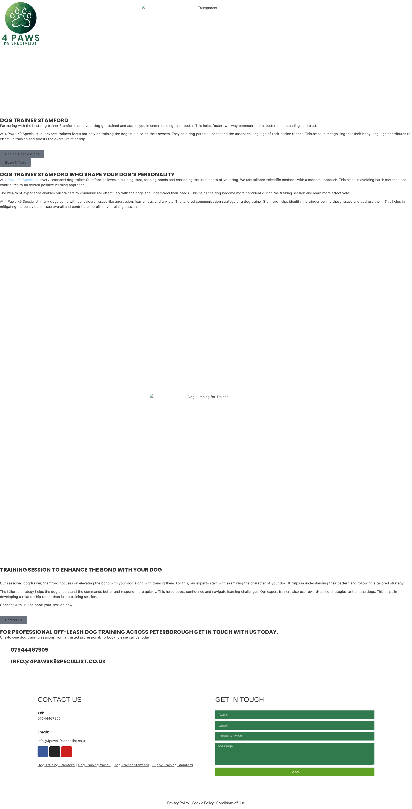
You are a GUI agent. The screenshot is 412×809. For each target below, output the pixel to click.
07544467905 (390, 14)
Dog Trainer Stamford (131, 765)
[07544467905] (5, 650)
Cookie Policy (203, 803)
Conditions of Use (230, 803)
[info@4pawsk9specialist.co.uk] (5, 662)
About (219, 35)
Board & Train (289, 35)
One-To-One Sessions (250, 35)
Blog (377, 35)
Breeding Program (351, 35)
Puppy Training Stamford (172, 765)
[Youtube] (399, 6)
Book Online (318, 35)
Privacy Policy (178, 803)
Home (204, 35)
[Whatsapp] (391, 6)
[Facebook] (376, 6)
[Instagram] (384, 6)
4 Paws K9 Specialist (21, 180)
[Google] (369, 6)
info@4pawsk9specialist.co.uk (376, 25)
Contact (393, 35)
